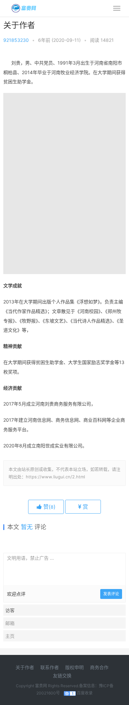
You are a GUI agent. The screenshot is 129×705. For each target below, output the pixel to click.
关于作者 (25, 667)
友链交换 (62, 675)
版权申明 (74, 667)
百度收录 (85, 693)
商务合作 (99, 667)
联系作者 (49, 667)
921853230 (16, 40)
